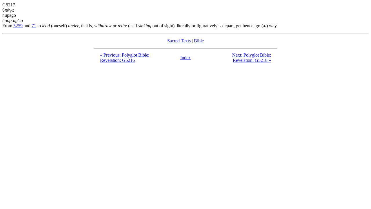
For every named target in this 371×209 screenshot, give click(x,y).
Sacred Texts (179, 40)
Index (185, 57)
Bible (199, 40)
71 (34, 25)
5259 (18, 25)
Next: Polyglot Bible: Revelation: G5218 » (251, 58)
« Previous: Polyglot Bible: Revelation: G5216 (124, 58)
